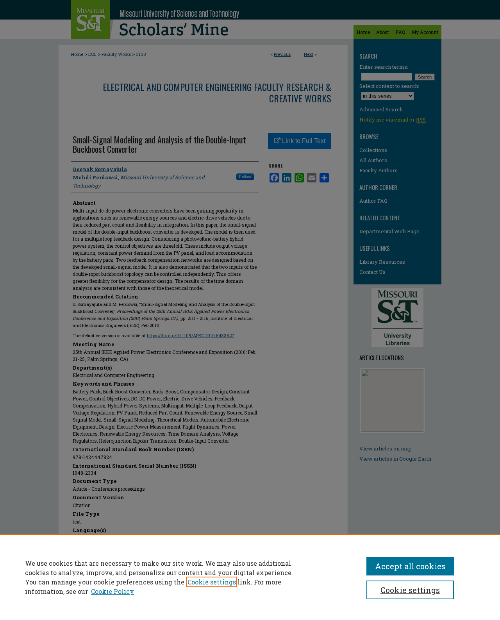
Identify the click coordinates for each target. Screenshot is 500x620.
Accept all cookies (410, 566)
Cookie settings (212, 582)
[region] (250, 577)
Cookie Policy (112, 591)
